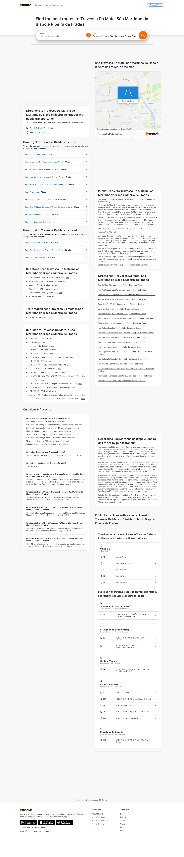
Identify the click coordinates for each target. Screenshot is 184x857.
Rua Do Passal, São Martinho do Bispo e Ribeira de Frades (121, 338)
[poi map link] (128, 104)
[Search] (143, 35)
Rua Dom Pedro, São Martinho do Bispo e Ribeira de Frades (122, 381)
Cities (122, 827)
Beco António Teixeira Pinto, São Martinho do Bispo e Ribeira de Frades (126, 295)
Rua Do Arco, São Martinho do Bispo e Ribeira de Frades (120, 364)
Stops (122, 824)
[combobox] (62, 36)
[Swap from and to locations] (88, 35)
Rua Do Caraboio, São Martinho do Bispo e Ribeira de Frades (122, 314)
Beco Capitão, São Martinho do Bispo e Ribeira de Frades (121, 304)
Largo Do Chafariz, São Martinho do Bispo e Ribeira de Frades (122, 309)
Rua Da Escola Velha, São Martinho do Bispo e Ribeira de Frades (123, 328)
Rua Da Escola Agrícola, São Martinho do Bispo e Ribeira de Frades (125, 359)
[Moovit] (26, 5)
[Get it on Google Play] (28, 822)
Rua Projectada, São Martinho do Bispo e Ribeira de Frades (122, 342)
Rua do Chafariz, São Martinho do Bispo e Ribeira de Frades (122, 299)
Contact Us (47, 831)
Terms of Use (25, 831)
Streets (123, 821)
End (94, 33)
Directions (124, 831)
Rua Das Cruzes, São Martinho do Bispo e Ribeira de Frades (122, 290)
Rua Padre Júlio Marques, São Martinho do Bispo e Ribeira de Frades (125, 333)
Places (123, 817)
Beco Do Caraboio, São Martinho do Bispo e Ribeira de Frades (122, 323)
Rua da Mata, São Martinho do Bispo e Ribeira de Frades (120, 285)
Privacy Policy (36, 831)
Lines (122, 814)
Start (42, 33)
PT (95, 827)
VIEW (67, 278)
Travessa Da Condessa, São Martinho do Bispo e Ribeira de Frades (125, 376)
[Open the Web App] (64, 822)
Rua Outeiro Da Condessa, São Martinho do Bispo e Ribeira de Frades (126, 318)
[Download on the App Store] (46, 822)
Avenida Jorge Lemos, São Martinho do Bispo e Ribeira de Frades (124, 347)
